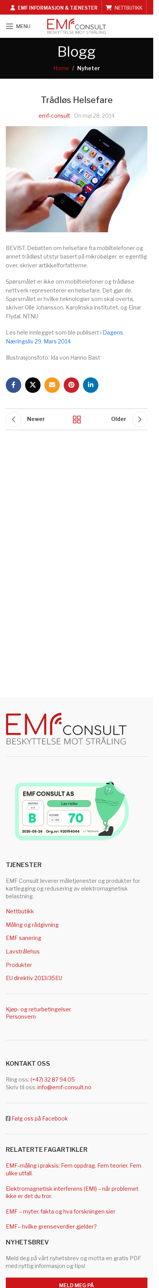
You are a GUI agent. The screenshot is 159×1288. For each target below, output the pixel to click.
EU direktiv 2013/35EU (34, 978)
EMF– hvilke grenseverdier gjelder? (51, 1226)
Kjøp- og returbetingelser (38, 1009)
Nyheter (88, 68)
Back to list (76, 419)
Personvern (21, 1016)
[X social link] (33, 385)
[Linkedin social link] (90, 385)
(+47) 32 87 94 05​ (52, 1079)
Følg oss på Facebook (40, 1118)
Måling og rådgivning (32, 924)
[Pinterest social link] (71, 385)
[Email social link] (52, 385)
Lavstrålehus (23, 951)
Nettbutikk (20, 911)
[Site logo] (76, 25)
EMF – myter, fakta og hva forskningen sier (60, 1211)
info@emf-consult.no (64, 1087)
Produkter (19, 965)
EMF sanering (23, 938)
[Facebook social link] (13, 385)
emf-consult (54, 115)
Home (61, 68)
